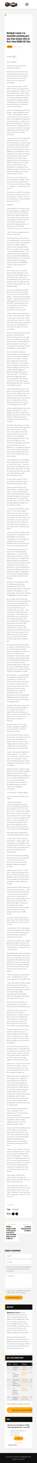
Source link (10, 1205)
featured (15, 1209)
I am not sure (14, 1433)
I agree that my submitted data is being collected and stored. (18, 1292)
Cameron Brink (25, 1374)
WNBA (10, 47)
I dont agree (14, 1435)
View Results (18, 1443)
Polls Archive (12, 1445)
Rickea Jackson (25, 1390)
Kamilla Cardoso (25, 1381)
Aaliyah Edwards (25, 1398)
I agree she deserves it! (18, 1431)
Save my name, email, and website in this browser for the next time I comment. (19, 1269)
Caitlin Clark (24, 1368)
